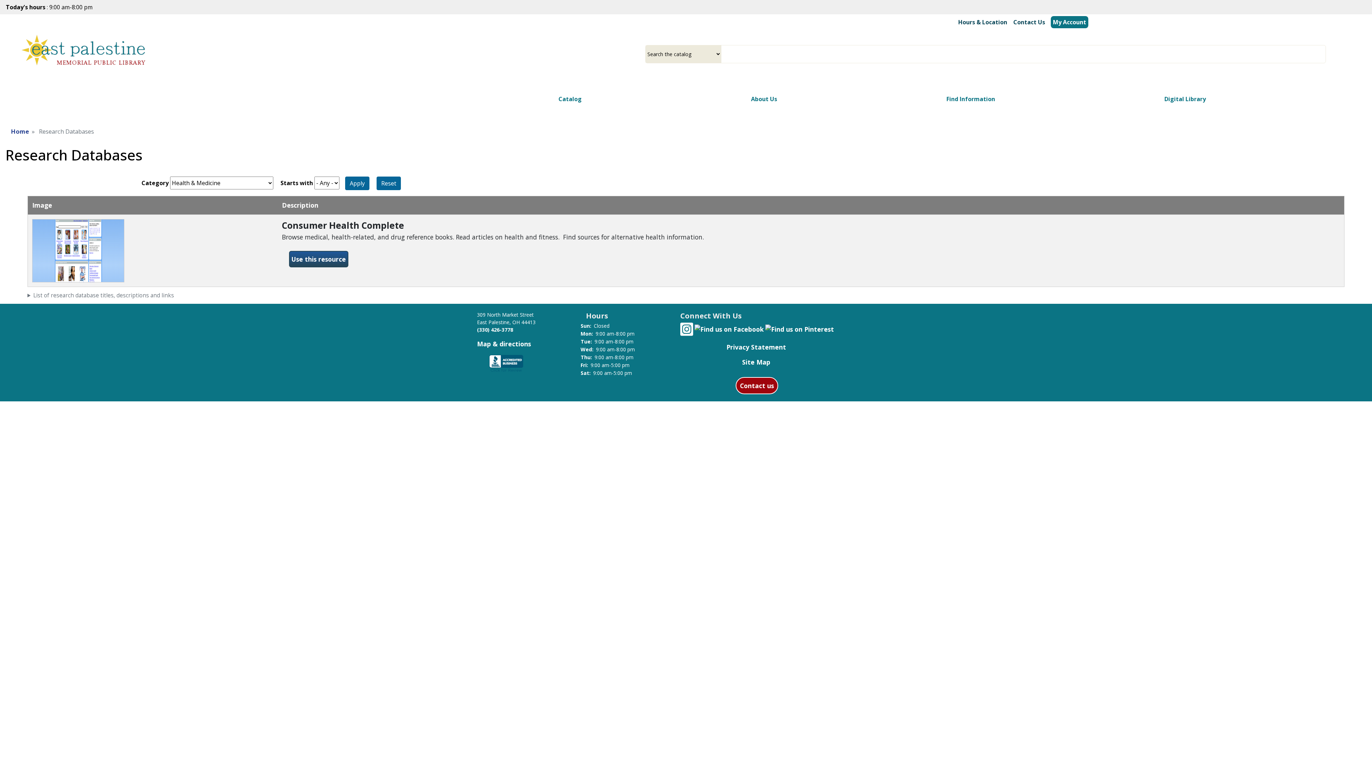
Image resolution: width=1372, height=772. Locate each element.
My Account (1069, 22)
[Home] (83, 52)
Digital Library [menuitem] (1185, 99)
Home (20, 131)
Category (155, 183)
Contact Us (1029, 22)
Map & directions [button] (504, 344)
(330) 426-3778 (495, 329)
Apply (357, 183)
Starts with (296, 183)
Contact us (757, 385)
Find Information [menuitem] (970, 99)
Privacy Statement (756, 347)
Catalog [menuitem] (570, 99)
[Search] (1323, 54)
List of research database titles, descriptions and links (103, 295)
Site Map (756, 362)
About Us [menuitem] (764, 99)
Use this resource (320, 258)
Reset (388, 183)
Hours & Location (982, 22)
